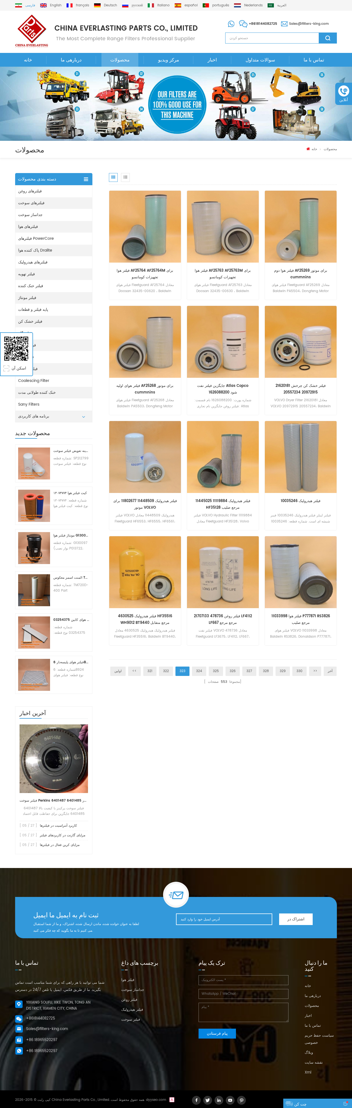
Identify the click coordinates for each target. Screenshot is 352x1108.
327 (249, 671)
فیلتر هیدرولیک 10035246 (300, 501)
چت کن (300, 1104)
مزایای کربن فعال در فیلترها (59, 845)
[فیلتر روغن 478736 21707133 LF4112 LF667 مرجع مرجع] (223, 572)
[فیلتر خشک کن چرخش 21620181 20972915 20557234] (301, 341)
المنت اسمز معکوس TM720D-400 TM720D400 (71, 577)
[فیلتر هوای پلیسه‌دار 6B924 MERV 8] (34, 675)
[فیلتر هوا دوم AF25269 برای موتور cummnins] (301, 226)
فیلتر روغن (129, 1000)
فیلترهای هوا (28, 226)
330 (299, 671)
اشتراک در (295, 919)
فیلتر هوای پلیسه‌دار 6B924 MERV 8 (71, 662)
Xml (308, 1072)
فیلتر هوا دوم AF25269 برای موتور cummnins (300, 274)
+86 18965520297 (41, 1040)
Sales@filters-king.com (309, 23)
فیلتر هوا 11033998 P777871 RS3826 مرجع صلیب (300, 619)
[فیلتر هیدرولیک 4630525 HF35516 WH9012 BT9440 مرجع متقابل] (145, 572)
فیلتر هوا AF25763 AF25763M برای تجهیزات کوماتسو (223, 274)
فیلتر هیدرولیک (132, 1010)
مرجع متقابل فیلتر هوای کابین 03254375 (71, 619)
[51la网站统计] (171, 1099)
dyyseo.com (156, 1099)
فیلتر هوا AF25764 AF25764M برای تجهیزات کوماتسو (145, 274)
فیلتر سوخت (130, 1020)
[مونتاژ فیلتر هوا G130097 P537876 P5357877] (34, 548)
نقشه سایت (314, 1063)
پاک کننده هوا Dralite (35, 250)
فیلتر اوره (26, 357)
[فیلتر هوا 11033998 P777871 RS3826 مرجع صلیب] (301, 572)
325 (216, 671)
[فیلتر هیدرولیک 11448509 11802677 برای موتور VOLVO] (145, 457)
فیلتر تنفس (27, 345)
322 (166, 671)
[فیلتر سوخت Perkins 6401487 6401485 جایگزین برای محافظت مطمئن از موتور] (54, 759)
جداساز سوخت (30, 215)
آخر (330, 671)
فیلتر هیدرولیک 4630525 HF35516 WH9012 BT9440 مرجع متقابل (145, 619)
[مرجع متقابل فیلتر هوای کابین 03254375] (34, 632)
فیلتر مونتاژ (27, 298)
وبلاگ (309, 1053)
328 (266, 671)
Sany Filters (28, 404)
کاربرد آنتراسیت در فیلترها (58, 825)
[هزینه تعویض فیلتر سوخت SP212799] (34, 463)
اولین (118, 671)
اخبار (212, 60)
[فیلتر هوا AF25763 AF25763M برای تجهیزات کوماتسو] (223, 226)
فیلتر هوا (127, 980)
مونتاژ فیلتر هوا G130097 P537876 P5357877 (71, 535)
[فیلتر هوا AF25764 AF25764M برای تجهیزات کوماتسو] (145, 226)
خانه (28, 60)
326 (233, 671)
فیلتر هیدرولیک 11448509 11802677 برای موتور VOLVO (145, 504)
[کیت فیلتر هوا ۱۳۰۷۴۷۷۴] (34, 506)
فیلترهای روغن (30, 191)
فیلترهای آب (28, 369)
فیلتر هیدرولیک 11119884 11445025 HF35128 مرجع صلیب (223, 504)
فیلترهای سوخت (31, 203)
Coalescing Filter (33, 381)
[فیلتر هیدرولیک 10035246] (301, 457)
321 (149, 671)
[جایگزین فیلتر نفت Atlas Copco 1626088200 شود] (223, 341)
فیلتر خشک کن (30, 321)
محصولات (120, 60)
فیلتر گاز (25, 333)
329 (283, 671)
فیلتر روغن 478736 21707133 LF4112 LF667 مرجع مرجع (223, 619)
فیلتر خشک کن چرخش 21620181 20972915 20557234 (301, 389)
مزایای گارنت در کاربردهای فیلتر (62, 835)
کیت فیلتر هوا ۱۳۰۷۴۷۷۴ (70, 493)
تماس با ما (314, 60)
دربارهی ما (71, 60)
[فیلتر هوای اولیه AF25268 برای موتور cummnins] (145, 341)
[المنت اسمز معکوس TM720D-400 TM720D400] (34, 590)
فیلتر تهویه (26, 274)
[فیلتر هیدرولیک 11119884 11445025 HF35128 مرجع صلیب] (223, 457)
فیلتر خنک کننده (30, 286)
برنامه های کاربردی (33, 416)
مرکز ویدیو (168, 60)
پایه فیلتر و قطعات (33, 309)
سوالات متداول (260, 60)
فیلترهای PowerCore (36, 238)
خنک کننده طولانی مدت (37, 392)
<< (134, 671)
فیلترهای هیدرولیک (33, 262)
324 (199, 671)
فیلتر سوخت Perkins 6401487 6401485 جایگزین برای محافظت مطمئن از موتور (54, 800)
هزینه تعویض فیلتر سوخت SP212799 (71, 451)
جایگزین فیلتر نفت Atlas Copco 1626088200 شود (222, 389)
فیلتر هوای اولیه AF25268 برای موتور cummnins (145, 389)
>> (315, 671)
